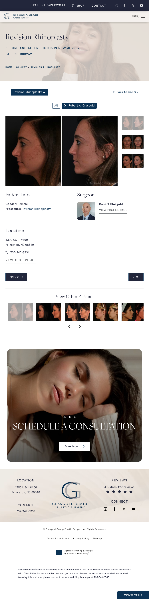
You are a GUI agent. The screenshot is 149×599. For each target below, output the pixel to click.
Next (136, 277)
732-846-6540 (101, 577)
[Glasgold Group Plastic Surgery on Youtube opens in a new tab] (141, 5)
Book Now (71, 446)
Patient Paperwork (49, 5)
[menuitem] (116, 5)
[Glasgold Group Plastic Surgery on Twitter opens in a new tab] (133, 5)
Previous (16, 277)
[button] (143, 16)
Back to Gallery (127, 92)
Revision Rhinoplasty (45, 67)
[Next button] (79, 327)
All (56, 105)
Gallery (21, 67)
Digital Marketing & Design (78, 552)
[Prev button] (69, 327)
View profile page (113, 210)
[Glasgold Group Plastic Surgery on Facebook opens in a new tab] (124, 5)
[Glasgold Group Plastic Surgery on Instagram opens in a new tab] (116, 5)
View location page (20, 260)
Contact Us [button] (133, 595)
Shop (80, 5)
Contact (98, 6)
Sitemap (97, 539)
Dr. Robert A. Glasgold (79, 105)
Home (9, 67)
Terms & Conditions (58, 539)
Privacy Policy (81, 539)
